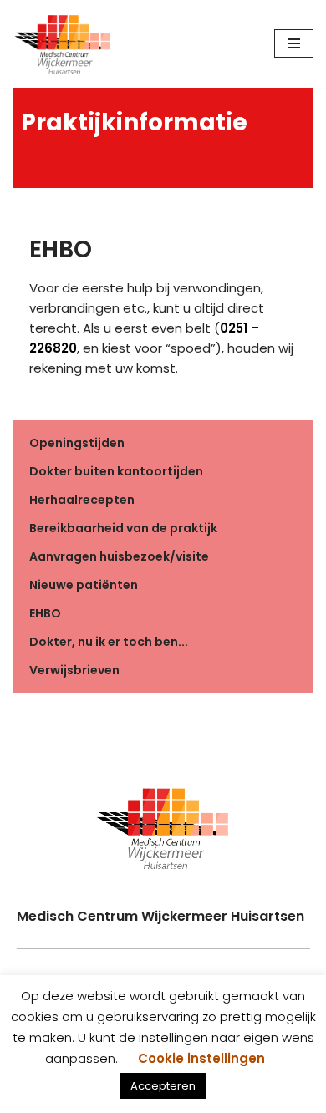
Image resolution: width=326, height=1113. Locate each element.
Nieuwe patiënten (83, 585)
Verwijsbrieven (74, 670)
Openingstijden (77, 443)
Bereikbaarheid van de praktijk (123, 528)
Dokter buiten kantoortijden (116, 471)
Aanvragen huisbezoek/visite (119, 556)
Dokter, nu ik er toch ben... (108, 641)
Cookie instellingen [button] (201, 1058)
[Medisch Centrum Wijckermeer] (63, 44)
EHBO (45, 613)
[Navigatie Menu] (293, 43)
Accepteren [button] (163, 1086)
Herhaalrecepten (82, 499)
